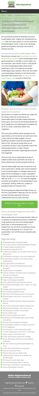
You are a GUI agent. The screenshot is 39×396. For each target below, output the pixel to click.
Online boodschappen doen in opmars (16, 362)
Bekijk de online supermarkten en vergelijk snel (19, 204)
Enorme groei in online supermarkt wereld (17, 329)
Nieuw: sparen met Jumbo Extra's (14, 334)
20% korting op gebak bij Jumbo (13, 292)
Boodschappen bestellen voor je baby (15, 310)
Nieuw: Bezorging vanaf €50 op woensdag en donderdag (18, 340)
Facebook (20, 386)
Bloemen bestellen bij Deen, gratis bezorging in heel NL (19, 302)
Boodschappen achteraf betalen (13, 277)
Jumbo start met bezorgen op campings (16, 348)
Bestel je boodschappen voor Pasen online (17, 308)
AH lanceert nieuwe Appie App (13, 360)
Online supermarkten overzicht (13, 367)
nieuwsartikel (16, 178)
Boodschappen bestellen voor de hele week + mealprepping (18, 260)
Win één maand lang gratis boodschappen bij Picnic (18, 344)
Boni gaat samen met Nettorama (14, 263)
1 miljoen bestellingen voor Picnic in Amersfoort (19, 332)
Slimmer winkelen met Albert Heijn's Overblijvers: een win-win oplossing (19, 274)
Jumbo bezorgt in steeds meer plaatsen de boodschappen (17, 356)
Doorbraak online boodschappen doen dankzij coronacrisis (18, 319)
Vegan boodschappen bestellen (13, 280)
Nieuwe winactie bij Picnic (12, 351)
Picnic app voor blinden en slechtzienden (17, 365)
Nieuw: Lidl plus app (10, 313)
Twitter (30, 382)
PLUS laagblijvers (9, 327)
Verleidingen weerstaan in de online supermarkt (19, 256)
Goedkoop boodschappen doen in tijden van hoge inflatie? (19, 286)
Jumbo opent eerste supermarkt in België (16, 336)
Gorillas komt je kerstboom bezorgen (15, 322)
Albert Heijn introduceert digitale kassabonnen (18, 306)
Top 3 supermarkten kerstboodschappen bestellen (19, 244)
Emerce (29, 224)
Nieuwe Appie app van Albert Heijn (15, 353)
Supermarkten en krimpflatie (12, 270)
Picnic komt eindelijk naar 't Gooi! (14, 315)
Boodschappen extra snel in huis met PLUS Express (17, 297)
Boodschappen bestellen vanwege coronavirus (18, 325)
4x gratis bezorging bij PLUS (12, 249)
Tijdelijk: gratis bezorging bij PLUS (14, 289)
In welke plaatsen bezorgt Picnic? (14, 247)
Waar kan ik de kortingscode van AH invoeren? (18, 294)
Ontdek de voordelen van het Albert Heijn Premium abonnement (20, 253)
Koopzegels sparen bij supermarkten (15, 242)
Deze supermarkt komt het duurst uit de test (17, 282)
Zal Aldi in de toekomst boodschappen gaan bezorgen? (17, 267)
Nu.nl (3, 41)
